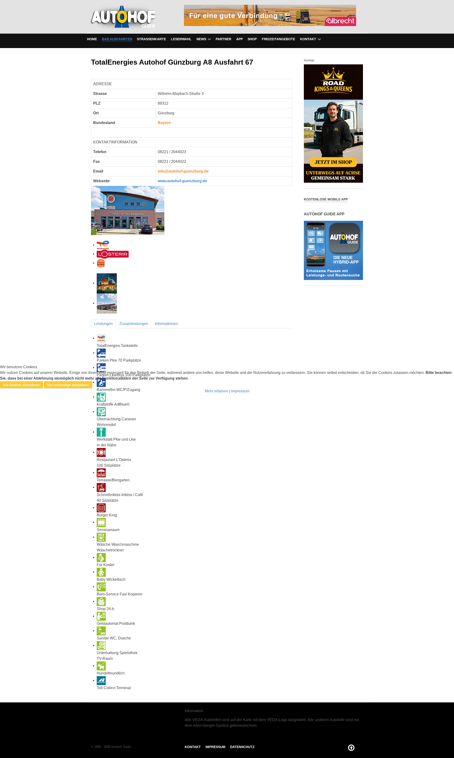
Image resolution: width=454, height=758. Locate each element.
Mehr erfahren (216, 391)
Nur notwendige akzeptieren (68, 385)
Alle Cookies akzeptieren (21, 385)
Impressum (240, 391)
